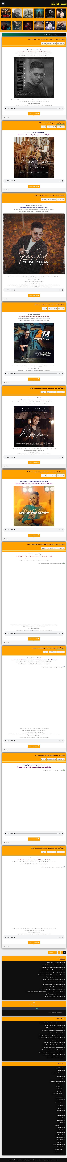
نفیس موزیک (61, 34)
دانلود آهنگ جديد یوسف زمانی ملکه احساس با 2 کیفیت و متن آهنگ (46, 544)
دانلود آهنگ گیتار (59, 1086)
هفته (37, 1008)
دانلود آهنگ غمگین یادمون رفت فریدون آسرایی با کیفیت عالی (52, 989)
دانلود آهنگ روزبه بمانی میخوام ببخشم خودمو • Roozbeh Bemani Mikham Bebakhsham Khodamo (45, 991)
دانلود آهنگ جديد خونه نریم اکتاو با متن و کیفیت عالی (53, 1042)
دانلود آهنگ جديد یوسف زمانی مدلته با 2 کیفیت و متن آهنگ (48, 848)
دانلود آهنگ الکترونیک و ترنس (56, 1093)
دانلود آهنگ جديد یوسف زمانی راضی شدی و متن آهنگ (49, 195)
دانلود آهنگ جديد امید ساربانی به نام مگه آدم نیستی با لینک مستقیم (51, 1052)
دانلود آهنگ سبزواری (59, 1137)
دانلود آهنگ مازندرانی (59, 1134)
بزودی (62, 1112)
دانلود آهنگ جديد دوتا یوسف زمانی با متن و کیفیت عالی (49, 304)
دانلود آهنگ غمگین (60, 1076)
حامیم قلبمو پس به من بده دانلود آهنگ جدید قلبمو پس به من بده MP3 (50, 974)
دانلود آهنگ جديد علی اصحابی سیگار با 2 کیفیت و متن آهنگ (52, 986)
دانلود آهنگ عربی (60, 1132)
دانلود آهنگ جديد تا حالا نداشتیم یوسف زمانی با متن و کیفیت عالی (46, 39)
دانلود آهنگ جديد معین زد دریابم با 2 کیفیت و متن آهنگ (53, 1047)
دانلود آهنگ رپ (60, 1117)
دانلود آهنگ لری (60, 1122)
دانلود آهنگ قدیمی (60, 1105)
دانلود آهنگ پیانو (59, 1088)
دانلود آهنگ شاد (52, 651)
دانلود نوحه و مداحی (59, 1099)
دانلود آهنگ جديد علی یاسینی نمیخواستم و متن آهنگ (53, 996)
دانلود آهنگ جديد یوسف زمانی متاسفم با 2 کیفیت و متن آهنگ (47, 388)
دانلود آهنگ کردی (60, 1120)
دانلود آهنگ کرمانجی (59, 1139)
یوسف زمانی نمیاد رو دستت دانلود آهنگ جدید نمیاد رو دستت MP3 (46, 472)
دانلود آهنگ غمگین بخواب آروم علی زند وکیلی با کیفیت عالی (52, 964)
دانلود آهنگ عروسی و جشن (57, 1072)
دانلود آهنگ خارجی (60, 1110)
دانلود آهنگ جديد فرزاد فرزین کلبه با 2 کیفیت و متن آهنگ (53, 984)
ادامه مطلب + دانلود (33, 113)
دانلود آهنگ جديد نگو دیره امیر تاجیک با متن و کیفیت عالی (52, 1044)
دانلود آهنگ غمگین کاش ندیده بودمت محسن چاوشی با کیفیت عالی (51, 1037)
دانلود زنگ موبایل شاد (58, 1151)
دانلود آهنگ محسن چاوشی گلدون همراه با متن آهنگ (53, 1025)
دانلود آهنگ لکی (60, 1127)
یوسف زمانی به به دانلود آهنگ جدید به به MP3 (52, 123)
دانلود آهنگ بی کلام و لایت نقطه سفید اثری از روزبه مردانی (52, 1049)
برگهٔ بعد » (51, 952)
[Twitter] (4, 117)
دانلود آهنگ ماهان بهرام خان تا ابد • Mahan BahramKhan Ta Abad (51, 972)
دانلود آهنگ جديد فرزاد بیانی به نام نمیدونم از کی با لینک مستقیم (51, 1022)
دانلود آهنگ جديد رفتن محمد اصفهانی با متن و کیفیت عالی (52, 967)
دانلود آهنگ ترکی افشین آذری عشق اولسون (55, 1032)
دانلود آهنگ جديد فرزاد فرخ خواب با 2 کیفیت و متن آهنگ (53, 1054)
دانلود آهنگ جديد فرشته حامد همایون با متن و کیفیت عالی (52, 979)
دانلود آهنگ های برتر (59, 1097)
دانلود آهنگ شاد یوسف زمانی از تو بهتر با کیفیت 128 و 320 (48, 648)
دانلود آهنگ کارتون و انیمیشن (58, 1144)
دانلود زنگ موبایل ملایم (58, 1149)
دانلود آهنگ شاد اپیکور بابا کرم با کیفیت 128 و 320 (54, 1039)
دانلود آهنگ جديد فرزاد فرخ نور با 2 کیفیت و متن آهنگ (53, 981)
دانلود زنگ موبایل (60, 1146)
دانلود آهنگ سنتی (60, 1115)
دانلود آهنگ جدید (39, 48)
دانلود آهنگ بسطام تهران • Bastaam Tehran (55, 962)
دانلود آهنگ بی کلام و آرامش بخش (57, 1081)
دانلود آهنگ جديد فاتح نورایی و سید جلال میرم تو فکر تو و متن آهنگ (51, 1035)
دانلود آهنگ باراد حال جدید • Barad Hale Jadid (55, 1056)
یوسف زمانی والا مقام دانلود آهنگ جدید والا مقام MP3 (50, 755)
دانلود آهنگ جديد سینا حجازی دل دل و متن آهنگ (54, 1027)
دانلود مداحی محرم (58, 1101)
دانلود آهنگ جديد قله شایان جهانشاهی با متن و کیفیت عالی (52, 1030)
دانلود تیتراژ (61, 1078)
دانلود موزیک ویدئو (60, 1129)
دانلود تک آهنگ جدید (51, 43)
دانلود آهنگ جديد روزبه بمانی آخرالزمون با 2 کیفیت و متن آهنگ (51, 969)
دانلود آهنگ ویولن (59, 1083)
